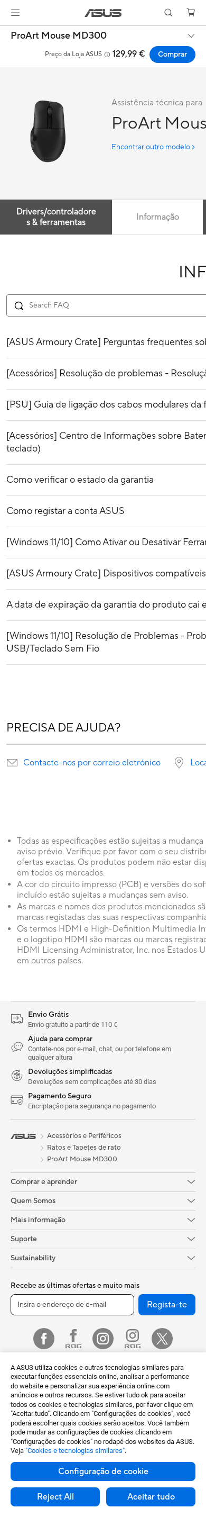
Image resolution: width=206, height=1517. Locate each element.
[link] (103, 13)
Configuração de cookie (103, 1471)
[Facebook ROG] (73, 1338)
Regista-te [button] (167, 1304)
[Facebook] (43, 1338)
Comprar (172, 54)
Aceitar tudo (151, 1497)
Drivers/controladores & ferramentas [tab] (56, 217)
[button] (15, 12)
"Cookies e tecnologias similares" (75, 1451)
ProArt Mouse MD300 (59, 36)
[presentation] (12, 763)
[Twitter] (162, 1338)
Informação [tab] (157, 217)
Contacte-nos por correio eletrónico (92, 762)
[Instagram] (103, 1338)
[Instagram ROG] (132, 1338)
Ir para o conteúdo (6, 32)
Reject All (55, 1497)
